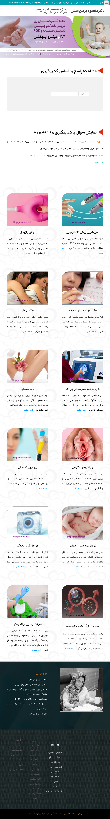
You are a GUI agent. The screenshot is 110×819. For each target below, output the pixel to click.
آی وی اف (35, 749)
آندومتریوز (35, 759)
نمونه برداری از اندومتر (28, 623)
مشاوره (19, 740)
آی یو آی (35, 788)
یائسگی (35, 769)
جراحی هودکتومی (82, 467)
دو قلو (98, 162)
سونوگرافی (17, 749)
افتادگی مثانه (35, 793)
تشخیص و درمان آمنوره (82, 310)
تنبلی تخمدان (35, 783)
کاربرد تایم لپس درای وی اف (83, 388)
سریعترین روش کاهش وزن (82, 231)
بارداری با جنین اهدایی (82, 545)
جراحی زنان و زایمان (17, 757)
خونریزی (35, 774)
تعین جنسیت (35, 754)
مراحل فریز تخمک (27, 545)
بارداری (35, 745)
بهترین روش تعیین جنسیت (82, 626)
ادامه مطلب (27, 253)
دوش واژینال (28, 232)
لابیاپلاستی (27, 388)
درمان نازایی (17, 745)
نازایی (35, 740)
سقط (35, 764)
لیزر (21, 764)
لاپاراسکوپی (35, 778)
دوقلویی (74, 155)
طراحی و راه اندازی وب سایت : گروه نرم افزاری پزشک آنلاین (55, 814)
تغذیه (35, 798)
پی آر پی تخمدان (27, 467)
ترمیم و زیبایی (16, 769)
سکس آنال (27, 310)
